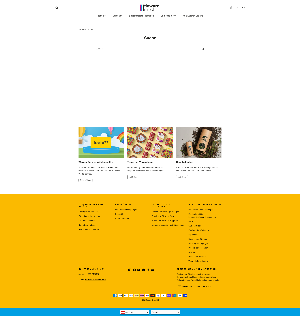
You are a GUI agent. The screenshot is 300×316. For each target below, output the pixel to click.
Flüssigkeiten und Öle (88, 212)
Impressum (193, 235)
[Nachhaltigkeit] (198, 142)
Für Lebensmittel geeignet (90, 216)
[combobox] (150, 48)
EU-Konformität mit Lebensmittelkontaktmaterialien (202, 215)
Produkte (101, 16)
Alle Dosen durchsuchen (89, 229)
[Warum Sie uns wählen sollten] (101, 142)
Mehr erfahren (85, 180)
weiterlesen (182, 177)
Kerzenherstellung (87, 221)
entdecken (133, 177)
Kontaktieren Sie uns (193, 16)
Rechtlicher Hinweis (197, 257)
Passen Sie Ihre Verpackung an (165, 212)
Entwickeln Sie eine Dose (163, 216)
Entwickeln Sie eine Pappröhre (165, 221)
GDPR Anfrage (194, 226)
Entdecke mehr (168, 16)
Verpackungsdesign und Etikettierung (168, 225)
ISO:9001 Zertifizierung (198, 230)
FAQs (190, 222)
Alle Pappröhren (122, 219)
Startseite (82, 29)
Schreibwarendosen (87, 225)
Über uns (192, 252)
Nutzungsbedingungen (198, 244)
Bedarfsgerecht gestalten (141, 16)
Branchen (118, 16)
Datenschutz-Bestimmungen (200, 210)
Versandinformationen (198, 261)
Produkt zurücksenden (198, 248)
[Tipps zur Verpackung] (150, 142)
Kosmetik (119, 214)
